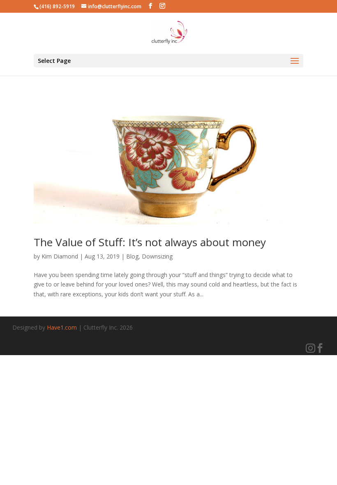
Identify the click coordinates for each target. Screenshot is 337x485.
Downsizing (157, 256)
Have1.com (62, 327)
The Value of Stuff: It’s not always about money (150, 242)
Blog (132, 256)
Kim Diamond (60, 256)
